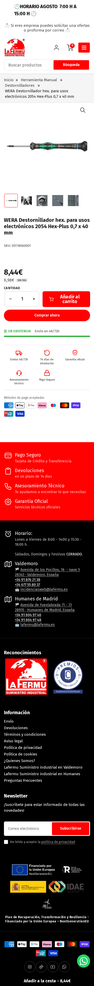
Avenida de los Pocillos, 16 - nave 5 (50, 570)
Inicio (9, 80)
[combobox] (47, 64)
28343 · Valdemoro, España (37, 575)
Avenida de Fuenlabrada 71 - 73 (46, 605)
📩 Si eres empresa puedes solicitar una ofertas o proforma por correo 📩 (47, 28)
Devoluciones (16, 728)
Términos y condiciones (25, 734)
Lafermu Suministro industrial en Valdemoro (43, 767)
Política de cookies (20, 754)
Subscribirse (70, 828)
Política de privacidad (23, 747)
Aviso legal (13, 741)
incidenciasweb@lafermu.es (44, 589)
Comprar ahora (47, 315)
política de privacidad (58, 842)
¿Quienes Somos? (19, 760)
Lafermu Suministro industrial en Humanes (42, 774)
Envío (9, 721)
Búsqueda (71, 65)
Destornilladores (19, 85)
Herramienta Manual (39, 80)
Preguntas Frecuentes (23, 780)
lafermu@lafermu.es (37, 624)
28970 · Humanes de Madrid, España (45, 610)
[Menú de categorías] (84, 48)
